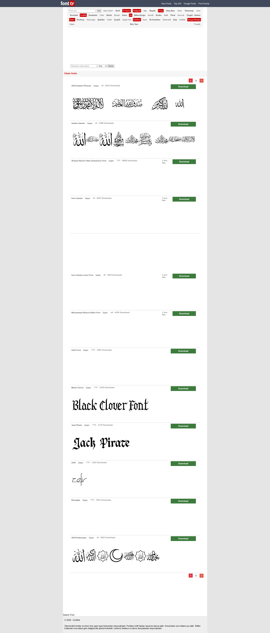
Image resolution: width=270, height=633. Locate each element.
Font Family (204, 3)
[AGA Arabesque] (135, 554)
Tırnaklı (197, 24)
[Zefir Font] (135, 366)
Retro (72, 20)
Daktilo (182, 20)
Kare (145, 20)
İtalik (166, 15)
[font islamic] (135, 214)
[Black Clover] (135, 404)
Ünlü (102, 15)
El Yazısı (126, 11)
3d (131, 15)
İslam (72, 24)
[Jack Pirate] (135, 441)
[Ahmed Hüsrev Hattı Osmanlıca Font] (135, 177)
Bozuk (117, 15)
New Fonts (166, 3)
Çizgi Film (126, 20)
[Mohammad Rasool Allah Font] (135, 329)
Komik (150, 15)
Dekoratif (167, 20)
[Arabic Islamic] (135, 139)
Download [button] (183, 86)
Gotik (109, 20)
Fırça (160, 11)
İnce (198, 11)
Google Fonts (190, 3)
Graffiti (83, 15)
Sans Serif (107, 11)
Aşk (145, 11)
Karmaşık (91, 20)
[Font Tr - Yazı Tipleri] (68, 4)
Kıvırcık (181, 15)
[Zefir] (135, 479)
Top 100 (177, 3)
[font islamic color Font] (135, 291)
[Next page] (201, 81)
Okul (180, 11)
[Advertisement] (135, 253)
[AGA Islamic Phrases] (135, 102)
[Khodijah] (135, 516)
